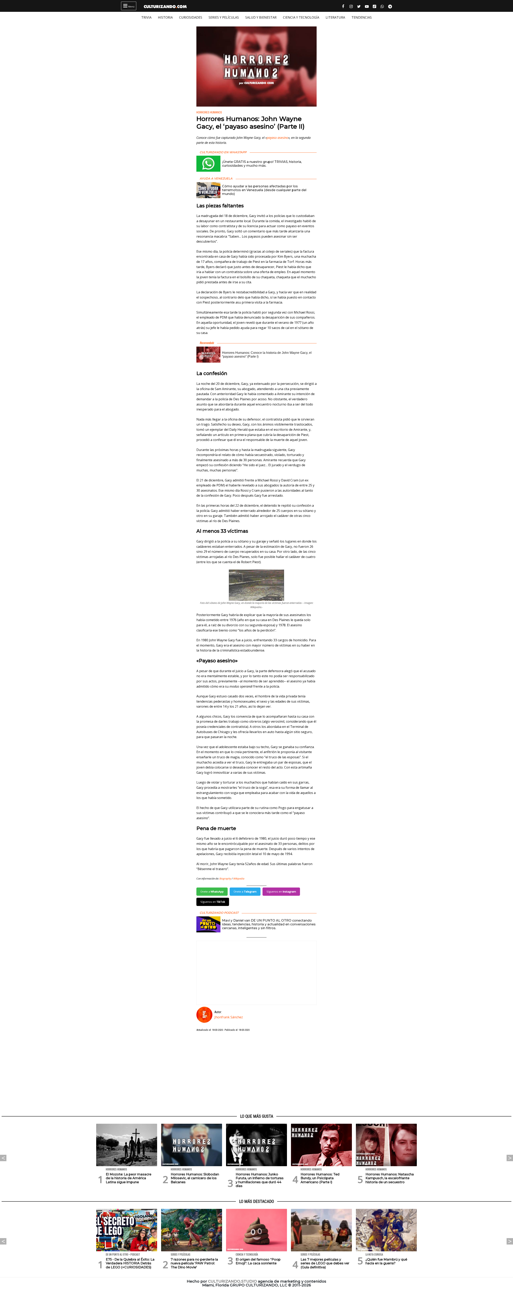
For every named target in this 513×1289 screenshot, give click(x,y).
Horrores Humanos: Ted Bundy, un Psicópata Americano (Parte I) (320, 1178)
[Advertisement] (256, 1073)
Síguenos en (281, 891)
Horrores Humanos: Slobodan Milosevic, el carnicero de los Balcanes (195, 1178)
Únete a (212, 891)
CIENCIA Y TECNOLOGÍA (301, 17)
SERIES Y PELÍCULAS (224, 17)
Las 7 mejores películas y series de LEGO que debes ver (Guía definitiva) (325, 1263)
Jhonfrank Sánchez (228, 1017)
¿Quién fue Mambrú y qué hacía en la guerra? (386, 1261)
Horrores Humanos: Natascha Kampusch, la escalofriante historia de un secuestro (390, 1178)
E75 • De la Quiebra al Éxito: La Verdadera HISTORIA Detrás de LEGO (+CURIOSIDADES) (130, 1263)
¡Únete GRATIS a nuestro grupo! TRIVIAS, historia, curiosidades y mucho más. (262, 163)
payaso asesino (277, 137)
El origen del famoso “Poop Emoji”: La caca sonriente (258, 1261)
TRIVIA (146, 17)
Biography (225, 878)
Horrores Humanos (209, 112)
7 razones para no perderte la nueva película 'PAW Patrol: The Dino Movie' (194, 1263)
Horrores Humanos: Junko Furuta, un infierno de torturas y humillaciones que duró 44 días (260, 1180)
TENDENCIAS (361, 17)
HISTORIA (165, 17)
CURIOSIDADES (190, 17)
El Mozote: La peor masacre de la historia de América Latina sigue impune (128, 1178)
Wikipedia (238, 878)
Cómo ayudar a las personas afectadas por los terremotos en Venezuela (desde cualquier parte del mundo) (264, 190)
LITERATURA (335, 17)
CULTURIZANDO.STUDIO (232, 1281)
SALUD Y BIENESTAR (261, 17)
